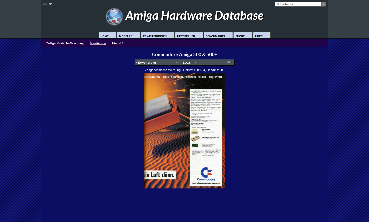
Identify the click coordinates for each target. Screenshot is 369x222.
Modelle (125, 36)
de (50, 4)
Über (259, 36)
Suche (240, 36)
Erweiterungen (155, 36)
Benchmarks (215, 36)
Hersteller (186, 36)
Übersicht (118, 43)
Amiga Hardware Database (193, 15)
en (45, 4)
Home (105, 36)
